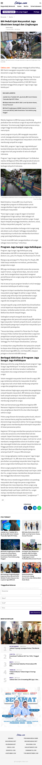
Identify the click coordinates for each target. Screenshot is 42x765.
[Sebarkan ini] (25, 508)
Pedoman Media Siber (31, 738)
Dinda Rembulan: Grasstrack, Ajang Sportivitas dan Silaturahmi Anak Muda (31, 577)
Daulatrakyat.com (31, 747)
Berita (11, 662)
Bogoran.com (31, 744)
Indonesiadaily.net (30, 741)
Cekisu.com (11, 747)
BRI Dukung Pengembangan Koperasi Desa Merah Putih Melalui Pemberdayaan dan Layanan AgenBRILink (10, 577)
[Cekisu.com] (21, 3)
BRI (3, 500)
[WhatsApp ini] (39, 508)
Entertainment (14, 646)
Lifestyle (12, 654)
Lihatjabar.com (11, 753)
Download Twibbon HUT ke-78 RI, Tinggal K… (24, 657)
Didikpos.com (10, 750)
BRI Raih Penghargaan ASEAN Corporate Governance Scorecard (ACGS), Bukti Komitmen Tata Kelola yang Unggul (19, 110)
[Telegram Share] (35, 508)
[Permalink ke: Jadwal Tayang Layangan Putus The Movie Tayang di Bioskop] (21, 632)
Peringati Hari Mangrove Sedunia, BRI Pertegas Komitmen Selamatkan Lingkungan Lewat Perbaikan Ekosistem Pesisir (31, 555)
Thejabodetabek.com (31, 753)
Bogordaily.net (10, 741)
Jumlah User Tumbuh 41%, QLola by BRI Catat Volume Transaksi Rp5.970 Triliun (10, 534)
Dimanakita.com (31, 750)
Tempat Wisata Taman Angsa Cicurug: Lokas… (22, 672)
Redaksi (10, 738)
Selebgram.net (11, 744)
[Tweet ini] (30, 508)
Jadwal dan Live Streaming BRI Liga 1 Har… (24, 679)
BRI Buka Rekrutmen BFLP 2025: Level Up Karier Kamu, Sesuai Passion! (31, 534)
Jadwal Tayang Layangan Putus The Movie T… (24, 649)
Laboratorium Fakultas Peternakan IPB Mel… (23, 665)
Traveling (12, 670)
